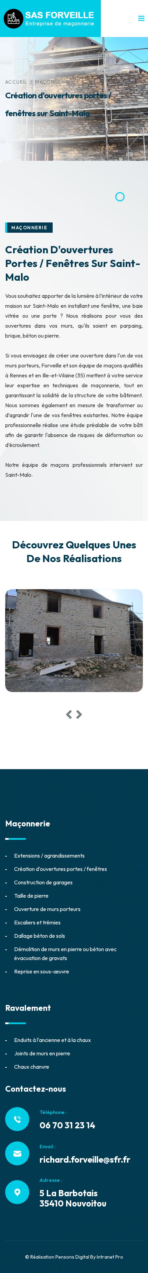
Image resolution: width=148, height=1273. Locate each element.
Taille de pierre (31, 895)
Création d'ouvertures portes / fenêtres (60, 868)
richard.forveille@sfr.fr (85, 1159)
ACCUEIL (16, 82)
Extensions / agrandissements (49, 855)
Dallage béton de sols (39, 935)
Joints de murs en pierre (42, 1053)
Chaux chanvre (31, 1066)
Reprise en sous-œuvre (41, 971)
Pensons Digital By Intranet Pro (89, 1257)
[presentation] (68, 714)
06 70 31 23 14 (67, 1125)
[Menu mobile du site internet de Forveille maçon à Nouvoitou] (141, 18)
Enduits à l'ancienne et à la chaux (52, 1039)
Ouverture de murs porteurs (47, 909)
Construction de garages (43, 882)
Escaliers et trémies (37, 922)
